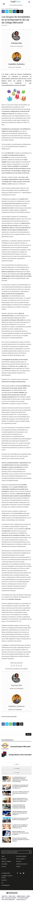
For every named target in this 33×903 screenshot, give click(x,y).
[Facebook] (3, 11)
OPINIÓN (18, 866)
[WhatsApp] (10, 11)
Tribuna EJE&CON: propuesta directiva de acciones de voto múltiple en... (19, 813)
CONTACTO (5, 896)
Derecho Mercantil (9, 8)
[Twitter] (6, 11)
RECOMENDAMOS (6, 885)
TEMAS (3, 856)
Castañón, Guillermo (16, 64)
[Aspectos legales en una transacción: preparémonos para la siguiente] (6, 833)
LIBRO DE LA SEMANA (6, 861)
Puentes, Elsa (16, 43)
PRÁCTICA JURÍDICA (20, 859)
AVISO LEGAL (12, 896)
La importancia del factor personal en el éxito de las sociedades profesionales (18, 806)
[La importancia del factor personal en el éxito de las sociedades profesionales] (6, 806)
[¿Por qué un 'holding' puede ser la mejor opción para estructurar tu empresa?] (6, 793)
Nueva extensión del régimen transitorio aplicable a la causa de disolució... (20, 839)
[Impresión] (21, 11)
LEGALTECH (18, 861)
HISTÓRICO (4, 880)
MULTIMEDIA (4, 864)
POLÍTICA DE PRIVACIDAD (8, 899)
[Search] (29, 852)
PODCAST (4, 866)
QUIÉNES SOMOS (21, 896)
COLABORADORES (6, 873)
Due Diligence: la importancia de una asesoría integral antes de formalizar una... (20, 786)
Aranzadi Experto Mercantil (20, 747)
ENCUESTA (4, 859)
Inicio (3, 8)
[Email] (18, 11)
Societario (16, 8)
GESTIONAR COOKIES (23, 898)
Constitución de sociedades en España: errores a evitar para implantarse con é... (20, 826)
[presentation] (16, 764)
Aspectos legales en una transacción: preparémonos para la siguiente (20, 833)
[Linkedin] (14, 11)
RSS (2, 882)
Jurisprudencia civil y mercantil (19, 755)
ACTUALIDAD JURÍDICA (21, 856)
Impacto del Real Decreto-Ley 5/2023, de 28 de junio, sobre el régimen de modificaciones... (20, 800)
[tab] (16, 764)
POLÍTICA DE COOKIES (10, 898)
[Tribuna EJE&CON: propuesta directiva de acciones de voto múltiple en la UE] (6, 813)
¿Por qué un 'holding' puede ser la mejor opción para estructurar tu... (20, 793)
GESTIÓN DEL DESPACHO (21, 864)
